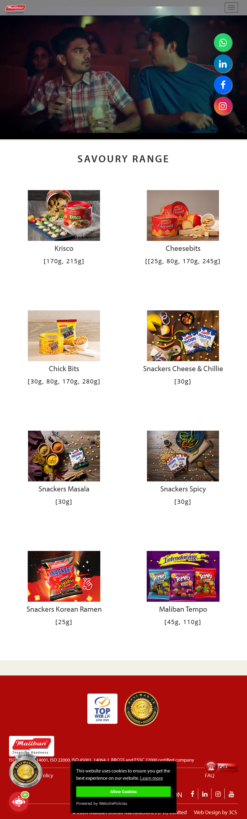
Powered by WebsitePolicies (101, 803)
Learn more (151, 778)
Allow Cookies (123, 791)
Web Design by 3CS (215, 812)
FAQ (209, 775)
